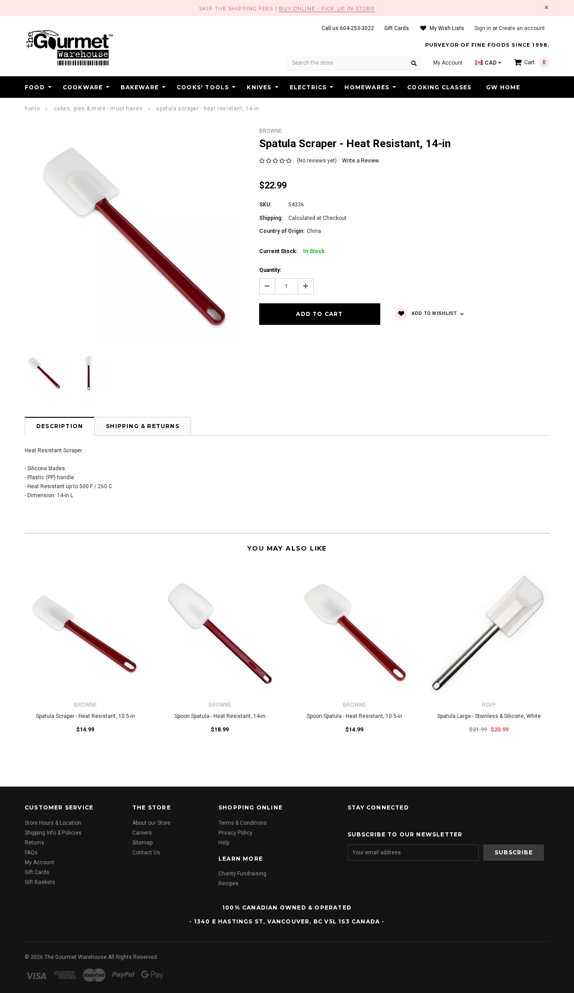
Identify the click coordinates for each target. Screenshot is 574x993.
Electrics (308, 87)
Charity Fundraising (242, 874)
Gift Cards (37, 872)
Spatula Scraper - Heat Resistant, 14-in (207, 108)
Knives (259, 87)
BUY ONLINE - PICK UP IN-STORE (327, 8)
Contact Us (146, 852)
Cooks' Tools (203, 87)
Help (223, 843)
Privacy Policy (235, 833)
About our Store (151, 823)
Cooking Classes (439, 87)
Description (59, 426)
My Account (39, 862)
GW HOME (503, 87)
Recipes (228, 883)
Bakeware (140, 87)
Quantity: (270, 270)
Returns (34, 843)
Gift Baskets (40, 882)
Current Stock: (292, 251)
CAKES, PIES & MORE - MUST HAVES (98, 108)
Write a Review (360, 160)
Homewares (366, 87)
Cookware (83, 87)
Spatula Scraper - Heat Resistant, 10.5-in (85, 716)
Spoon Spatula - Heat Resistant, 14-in (219, 716)
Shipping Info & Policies (53, 833)
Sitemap (142, 843)
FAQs (31, 852)
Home (32, 108)
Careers (142, 833)
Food (35, 87)
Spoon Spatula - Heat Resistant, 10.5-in (354, 716)
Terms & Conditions (242, 823)
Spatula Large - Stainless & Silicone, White (489, 716)
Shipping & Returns (142, 426)
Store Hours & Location (53, 823)
